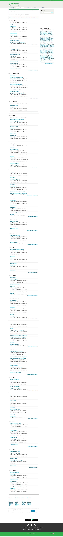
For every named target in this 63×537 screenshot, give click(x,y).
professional (36, 527)
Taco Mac (44, 58)
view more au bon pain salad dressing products (31, 318)
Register (51, 0)
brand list (26, 527)
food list (21, 527)
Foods (20, 7)
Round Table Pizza (44, 53)
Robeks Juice (50, 53)
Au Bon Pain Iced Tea (12, 233)
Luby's (47, 44)
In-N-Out (44, 41)
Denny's (41, 34)
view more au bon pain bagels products (32, 44)
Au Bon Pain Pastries (12, 275)
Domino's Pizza (50, 33)
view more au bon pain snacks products (32, 390)
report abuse (39, 529)
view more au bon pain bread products (32, 70)
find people (23, 529)
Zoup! (43, 61)
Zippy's (41, 61)
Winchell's (51, 59)
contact (41, 527)
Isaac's (41, 41)
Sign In (53, 0)
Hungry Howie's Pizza (49, 39)
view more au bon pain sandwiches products (32, 374)
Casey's (45, 31)
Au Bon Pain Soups (12, 421)
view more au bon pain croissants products (32, 195)
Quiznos (46, 52)
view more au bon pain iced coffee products (32, 230)
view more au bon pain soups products (32, 446)
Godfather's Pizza (46, 37)
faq (26, 529)
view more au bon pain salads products (32, 346)
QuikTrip (49, 51)
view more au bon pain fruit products (32, 216)
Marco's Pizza (51, 45)
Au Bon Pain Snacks (12, 377)
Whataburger (47, 59)
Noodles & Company (50, 47)
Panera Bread (42, 50)
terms (32, 529)
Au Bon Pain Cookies (12, 143)
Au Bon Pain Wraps (12, 470)
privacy (35, 529)
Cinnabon (41, 31)
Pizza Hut (50, 50)
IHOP (52, 40)
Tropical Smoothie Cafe (43, 57)
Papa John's (46, 50)
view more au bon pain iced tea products (32, 244)
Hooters (41, 40)
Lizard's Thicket (50, 44)
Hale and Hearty (48, 40)
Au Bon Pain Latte (12, 247)
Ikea (46, 41)
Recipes (28, 7)
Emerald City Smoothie (43, 35)
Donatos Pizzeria (45, 33)
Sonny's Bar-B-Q (42, 55)
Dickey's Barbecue (45, 34)
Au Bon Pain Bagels (12, 20)
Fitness (35, 7)
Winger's (44, 59)
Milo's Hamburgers (42, 45)
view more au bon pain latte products (32, 272)
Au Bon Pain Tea (12, 449)
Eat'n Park (48, 35)
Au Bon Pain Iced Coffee (13, 219)
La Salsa (41, 44)
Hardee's (44, 40)
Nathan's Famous (44, 47)
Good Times (52, 38)
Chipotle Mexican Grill (43, 32)
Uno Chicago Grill (49, 58)
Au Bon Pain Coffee (12, 115)
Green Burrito (48, 38)
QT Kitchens (45, 51)
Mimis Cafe (46, 46)
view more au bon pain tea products (33, 467)
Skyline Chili (47, 55)
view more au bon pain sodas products (32, 418)
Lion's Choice (51, 43)
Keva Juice (41, 43)
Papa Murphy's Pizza (50, 49)
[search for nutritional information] (52, 12)
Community (42, 7)
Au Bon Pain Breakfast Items (14, 73)
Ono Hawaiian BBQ (43, 49)
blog (29, 529)
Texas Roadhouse (50, 56)
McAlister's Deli (42, 46)
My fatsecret (12, 7)
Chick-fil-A (47, 31)
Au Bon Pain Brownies (13, 101)
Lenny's (44, 44)
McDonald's (47, 45)
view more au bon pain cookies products (32, 167)
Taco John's (49, 57)
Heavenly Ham (43, 39)
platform (31, 527)
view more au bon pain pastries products (32, 295)
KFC (48, 43)
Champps (51, 31)
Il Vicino (49, 41)
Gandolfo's (41, 37)
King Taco (45, 43)
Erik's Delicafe (51, 34)
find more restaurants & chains (48, 63)
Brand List (14, 8)
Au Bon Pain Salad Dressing (14, 298)
